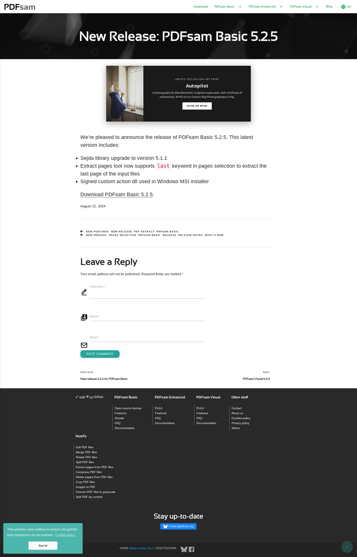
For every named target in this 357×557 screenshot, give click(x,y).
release (169, 235)
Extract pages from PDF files (94, 467)
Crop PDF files (85, 482)
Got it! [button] (43, 545)
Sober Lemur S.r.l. (141, 548)
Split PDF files (85, 462)
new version (96, 235)
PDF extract (144, 231)
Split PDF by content (89, 496)
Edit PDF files (84, 447)
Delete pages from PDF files (94, 477)
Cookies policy (241, 418)
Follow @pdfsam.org (181, 526)
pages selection (123, 235)
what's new (214, 235)
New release (121, 231)
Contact (237, 408)
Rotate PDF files (86, 457)
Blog (329, 6)
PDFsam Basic (168, 231)
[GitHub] (98, 397)
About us (237, 413)
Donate (119, 418)
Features (120, 413)
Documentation (124, 428)
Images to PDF (85, 487)
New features (97, 231)
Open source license (128, 408)
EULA (158, 408)
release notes (190, 235)
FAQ (117, 423)
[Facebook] (191, 551)
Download (200, 6)
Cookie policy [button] (65, 535)
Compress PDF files (89, 472)
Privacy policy (240, 423)
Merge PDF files (86, 452)
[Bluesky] (184, 551)
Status (236, 428)
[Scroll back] (347, 547)
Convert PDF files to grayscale (95, 492)
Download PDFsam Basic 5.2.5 (116, 194)
